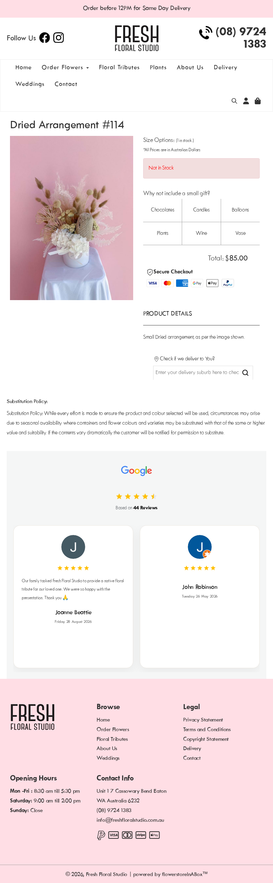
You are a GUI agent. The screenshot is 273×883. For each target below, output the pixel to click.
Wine (201, 233)
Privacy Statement (203, 720)
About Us (190, 68)
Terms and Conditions (207, 729)
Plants (158, 68)
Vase (240, 233)
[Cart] (234, 102)
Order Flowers (113, 729)
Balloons (240, 210)
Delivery (225, 68)
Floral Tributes (119, 68)
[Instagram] (58, 41)
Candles (201, 210)
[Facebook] (44, 41)
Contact (66, 84)
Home (23, 68)
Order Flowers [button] (64, 68)
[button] (246, 102)
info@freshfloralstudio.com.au (130, 820)
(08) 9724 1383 (114, 810)
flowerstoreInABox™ (185, 874)
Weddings (30, 84)
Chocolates (162, 210)
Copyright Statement (206, 739)
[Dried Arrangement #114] (71, 218)
